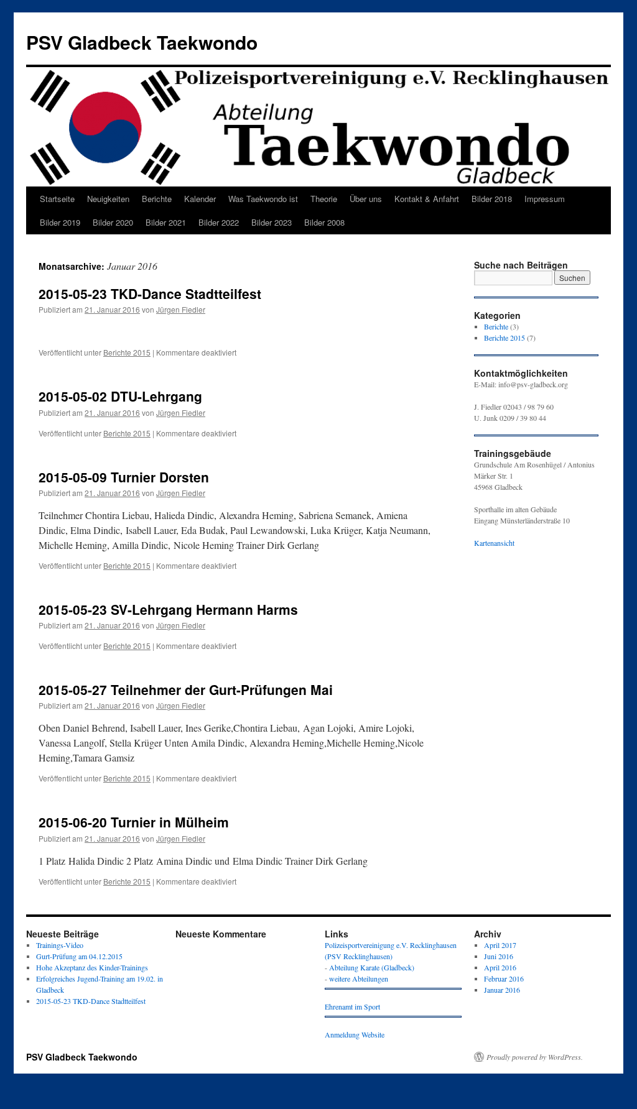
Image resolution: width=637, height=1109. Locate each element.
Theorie (323, 199)
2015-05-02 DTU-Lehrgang (122, 396)
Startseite (57, 199)
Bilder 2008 (324, 222)
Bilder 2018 (492, 199)
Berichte (157, 199)
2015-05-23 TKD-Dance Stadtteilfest (150, 293)
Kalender (200, 199)
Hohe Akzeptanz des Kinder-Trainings (92, 967)
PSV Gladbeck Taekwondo (142, 42)
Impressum (544, 199)
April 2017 (500, 945)
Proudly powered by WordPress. (534, 1057)
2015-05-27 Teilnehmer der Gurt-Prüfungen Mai (186, 689)
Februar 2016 (504, 978)
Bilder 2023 (271, 222)
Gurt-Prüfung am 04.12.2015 (79, 956)
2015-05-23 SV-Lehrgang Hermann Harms (168, 609)
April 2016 (500, 967)
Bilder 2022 (218, 222)
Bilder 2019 (60, 222)
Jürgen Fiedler (180, 309)
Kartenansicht (494, 543)
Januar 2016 (502, 990)
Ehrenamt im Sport (352, 1006)
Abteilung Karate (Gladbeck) (371, 967)
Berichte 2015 (127, 352)
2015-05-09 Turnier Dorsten (124, 476)
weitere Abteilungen (358, 978)
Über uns (366, 199)
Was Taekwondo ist (263, 199)
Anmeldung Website (354, 1034)
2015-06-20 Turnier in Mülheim (134, 821)
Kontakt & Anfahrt (426, 199)
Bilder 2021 (166, 222)
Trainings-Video (59, 945)
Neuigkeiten (108, 199)
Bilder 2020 (113, 222)
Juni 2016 (498, 956)
